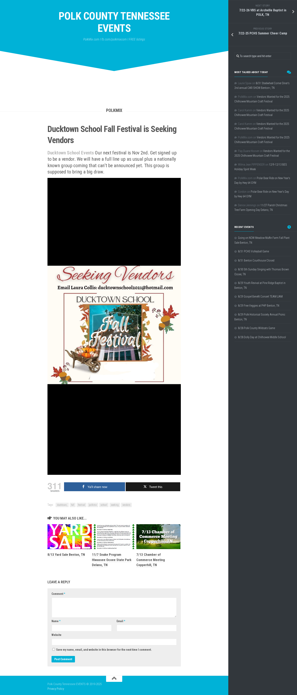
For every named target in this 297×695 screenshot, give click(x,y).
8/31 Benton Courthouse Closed (256, 260)
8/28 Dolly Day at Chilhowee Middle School (262, 337)
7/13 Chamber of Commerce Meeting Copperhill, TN (150, 560)
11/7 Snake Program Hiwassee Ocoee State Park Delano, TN (111, 560)
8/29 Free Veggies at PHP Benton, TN (258, 305)
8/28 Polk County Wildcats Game (256, 328)
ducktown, (62, 505)
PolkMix (114, 110)
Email (121, 621)
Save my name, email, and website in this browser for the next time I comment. (104, 649)
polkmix (93, 505)
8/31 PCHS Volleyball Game (253, 251)
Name (56, 621)
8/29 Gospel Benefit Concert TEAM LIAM (260, 296)
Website (56, 635)
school (104, 505)
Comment (58, 593)
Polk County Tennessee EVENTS (114, 22)
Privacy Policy (55, 689)
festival (81, 505)
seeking (115, 505)
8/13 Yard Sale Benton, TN (66, 555)
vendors (126, 505)
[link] (71, 153)
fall (72, 505)
